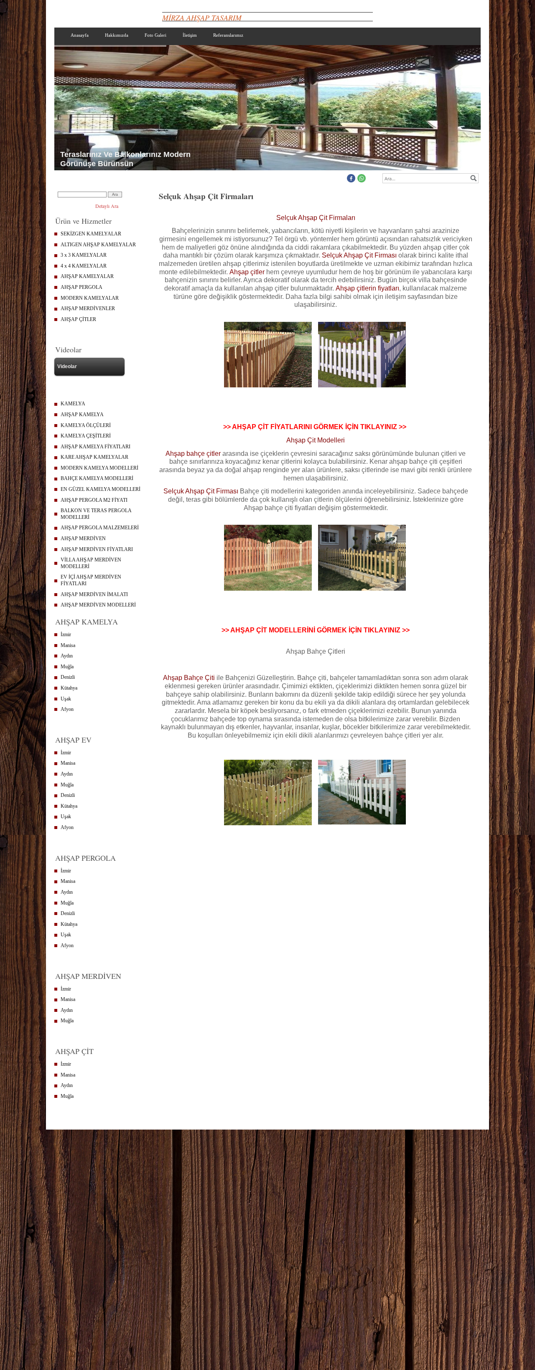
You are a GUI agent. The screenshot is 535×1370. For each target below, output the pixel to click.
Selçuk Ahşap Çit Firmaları (315, 217)
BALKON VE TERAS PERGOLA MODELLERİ (96, 514)
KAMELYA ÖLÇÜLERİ (86, 425)
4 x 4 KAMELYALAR (84, 266)
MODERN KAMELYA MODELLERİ (99, 468)
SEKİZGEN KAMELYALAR (91, 234)
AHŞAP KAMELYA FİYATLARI (95, 447)
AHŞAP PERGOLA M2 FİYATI (94, 500)
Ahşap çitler (247, 272)
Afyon (67, 709)
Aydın (67, 656)
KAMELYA (73, 404)
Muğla (67, 667)
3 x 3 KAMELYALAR (84, 255)
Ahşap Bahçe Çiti (190, 677)
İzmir (66, 634)
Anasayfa (80, 35)
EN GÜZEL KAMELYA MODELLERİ (100, 489)
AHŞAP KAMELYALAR (87, 276)
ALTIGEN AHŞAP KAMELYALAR (98, 245)
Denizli (68, 677)
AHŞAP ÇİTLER (78, 319)
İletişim (190, 35)
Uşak (66, 699)
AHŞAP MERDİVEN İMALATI (94, 594)
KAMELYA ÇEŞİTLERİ (86, 436)
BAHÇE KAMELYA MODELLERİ (97, 478)
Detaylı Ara (106, 205)
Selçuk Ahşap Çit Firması (359, 255)
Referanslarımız (228, 35)
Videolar (67, 366)
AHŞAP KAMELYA (82, 414)
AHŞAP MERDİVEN (83, 538)
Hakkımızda (116, 35)
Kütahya (69, 688)
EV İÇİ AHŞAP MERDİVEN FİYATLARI (91, 580)
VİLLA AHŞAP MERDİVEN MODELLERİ (91, 563)
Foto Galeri (155, 35)
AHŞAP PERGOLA (81, 287)
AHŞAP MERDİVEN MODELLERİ (98, 605)
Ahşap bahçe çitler (193, 453)
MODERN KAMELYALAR (90, 298)
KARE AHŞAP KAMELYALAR (94, 457)
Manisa (68, 645)
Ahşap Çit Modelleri (315, 440)
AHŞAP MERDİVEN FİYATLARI (97, 549)
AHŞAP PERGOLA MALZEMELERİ (100, 528)
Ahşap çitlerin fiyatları (367, 288)
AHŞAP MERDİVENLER (88, 308)
